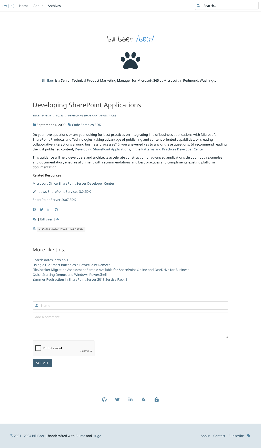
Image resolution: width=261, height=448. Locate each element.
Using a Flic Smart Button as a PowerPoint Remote (71, 265)
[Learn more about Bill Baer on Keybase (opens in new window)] (143, 401)
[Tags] (249, 436)
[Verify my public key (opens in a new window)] (156, 401)
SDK (98, 125)
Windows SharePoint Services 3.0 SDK (62, 191)
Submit (42, 363)
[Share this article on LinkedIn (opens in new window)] (49, 209)
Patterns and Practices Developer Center (172, 149)
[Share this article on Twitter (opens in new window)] (42, 209)
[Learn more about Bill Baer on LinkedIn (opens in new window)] (130, 401)
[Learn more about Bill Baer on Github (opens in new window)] (104, 401)
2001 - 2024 (22, 436)
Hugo (97, 436)
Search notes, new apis (50, 260)
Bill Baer (48, 80)
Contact (219, 436)
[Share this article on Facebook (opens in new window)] (35, 209)
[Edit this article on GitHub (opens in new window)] (57, 209)
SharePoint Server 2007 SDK (54, 199)
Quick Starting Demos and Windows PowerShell (70, 274)
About (205, 436)
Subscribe (236, 436)
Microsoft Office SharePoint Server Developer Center (73, 183)
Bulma (80, 436)
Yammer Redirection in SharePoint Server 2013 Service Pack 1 (80, 279)
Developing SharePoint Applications (102, 149)
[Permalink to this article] (58, 219)
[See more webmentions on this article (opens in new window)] (35, 219)
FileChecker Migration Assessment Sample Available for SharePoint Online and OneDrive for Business (111, 269)
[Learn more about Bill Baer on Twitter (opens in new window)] (117, 401)
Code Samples (83, 125)
